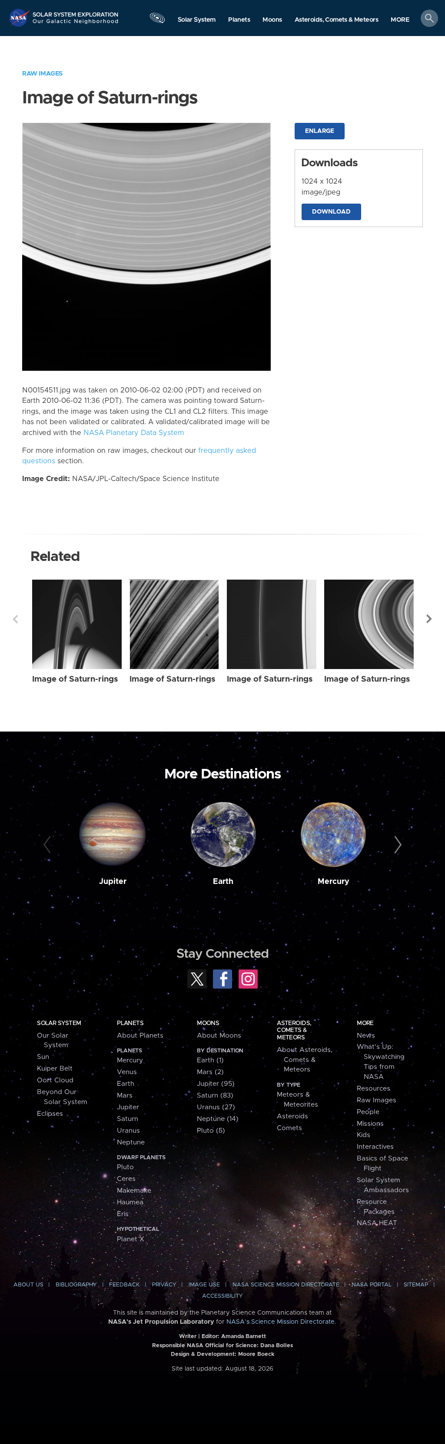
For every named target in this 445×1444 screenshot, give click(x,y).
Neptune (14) (218, 1119)
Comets (289, 1128)
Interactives (375, 1147)
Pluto (125, 1167)
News (366, 1035)
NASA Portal (372, 1285)
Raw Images (42, 73)
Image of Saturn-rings (75, 679)
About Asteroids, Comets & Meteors (304, 1060)
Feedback (124, 1285)
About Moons (219, 1035)
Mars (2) (210, 1072)
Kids (363, 1135)
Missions (370, 1124)
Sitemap (416, 1285)
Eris (123, 1214)
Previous (15, 619)
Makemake (134, 1190)
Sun (43, 1057)
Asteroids (292, 1116)
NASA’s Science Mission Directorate (280, 1322)
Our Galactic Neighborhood (75, 24)
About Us (28, 1285)
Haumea (130, 1202)
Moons (208, 1023)
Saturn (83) (215, 1095)
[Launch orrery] (157, 20)
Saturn (127, 1119)
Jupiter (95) (216, 1084)
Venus (127, 1072)
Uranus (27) (216, 1107)
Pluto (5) (211, 1131)
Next (429, 619)
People (368, 1112)
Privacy (164, 1285)
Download (331, 212)
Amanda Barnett (243, 1336)
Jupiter (112, 882)
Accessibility (222, 1296)
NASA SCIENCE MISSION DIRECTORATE (285, 1285)
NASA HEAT (377, 1223)
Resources (373, 1088)
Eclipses (50, 1114)
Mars (125, 1095)
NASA (20, 18)
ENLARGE (319, 131)
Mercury (333, 882)
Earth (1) (210, 1060)
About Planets (140, 1035)
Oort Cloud (55, 1080)
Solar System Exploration (75, 12)
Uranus (128, 1131)
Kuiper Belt (55, 1068)
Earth (223, 882)
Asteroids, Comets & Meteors (294, 1030)
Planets (130, 1023)
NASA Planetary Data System (133, 432)
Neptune (131, 1142)
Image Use (204, 1285)
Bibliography (76, 1285)
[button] (400, 20)
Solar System (59, 1023)
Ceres (126, 1179)
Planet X (130, 1239)
